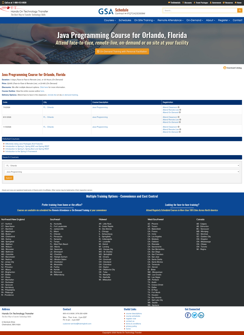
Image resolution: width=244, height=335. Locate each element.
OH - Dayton (104, 267)
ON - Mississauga (203, 241)
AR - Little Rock (105, 223)
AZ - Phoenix (153, 223)
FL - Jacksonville (57, 229)
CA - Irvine (152, 234)
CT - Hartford (6, 223)
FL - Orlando (55, 234)
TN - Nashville (104, 277)
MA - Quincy (6, 239)
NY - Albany (6, 269)
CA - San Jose (153, 256)
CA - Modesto (153, 239)
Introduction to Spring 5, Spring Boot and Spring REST (27, 148)
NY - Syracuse (7, 284)
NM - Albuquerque (155, 272)
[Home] (238, 2)
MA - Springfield (7, 241)
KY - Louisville (104, 241)
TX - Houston (153, 295)
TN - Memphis (104, 274)
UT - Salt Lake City (155, 300)
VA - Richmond (56, 272)
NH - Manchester (8, 256)
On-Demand (194, 20)
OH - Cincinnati (105, 259)
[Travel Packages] (201, 2)
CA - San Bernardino (156, 249)
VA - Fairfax (54, 267)
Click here (44, 87)
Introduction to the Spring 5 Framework (21, 151)
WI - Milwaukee (105, 279)
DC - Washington (8, 231)
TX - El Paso (153, 290)
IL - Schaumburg (105, 234)
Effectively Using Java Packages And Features (24, 143)
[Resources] (228, 2)
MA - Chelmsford (8, 236)
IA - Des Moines (105, 229)
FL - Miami (54, 231)
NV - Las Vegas (154, 277)
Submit (9, 178)
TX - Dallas (152, 287)
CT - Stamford (7, 229)
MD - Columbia (7, 254)
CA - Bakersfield (154, 229)
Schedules (125, 20)
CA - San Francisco (155, 254)
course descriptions (134, 313)
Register (223, 20)
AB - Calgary (201, 223)
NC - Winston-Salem (58, 259)
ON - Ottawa (201, 244)
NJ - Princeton (7, 267)
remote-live (52, 95)
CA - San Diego (154, 251)
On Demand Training (80, 210)
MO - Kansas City (106, 249)
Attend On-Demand (170, 112)
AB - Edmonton (202, 226)
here (42, 91)
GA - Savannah (56, 249)
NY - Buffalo (6, 274)
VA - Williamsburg (57, 274)
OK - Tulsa (103, 272)
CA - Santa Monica (155, 262)
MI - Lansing (104, 246)
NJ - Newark (6, 264)
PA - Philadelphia (8, 290)
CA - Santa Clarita (155, 259)
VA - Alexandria (56, 264)
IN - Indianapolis (105, 239)
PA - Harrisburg (7, 287)
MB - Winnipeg (202, 231)
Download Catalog (234, 68)
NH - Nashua (6, 259)
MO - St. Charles (105, 251)
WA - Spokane (153, 305)
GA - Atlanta (55, 246)
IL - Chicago (104, 231)
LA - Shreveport (56, 251)
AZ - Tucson (152, 226)
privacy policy (131, 326)
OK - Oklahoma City (107, 269)
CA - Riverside (153, 244)
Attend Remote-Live (171, 109)
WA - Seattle (153, 302)
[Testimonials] (174, 2)
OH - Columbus (105, 264)
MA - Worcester (7, 249)
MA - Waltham (7, 244)
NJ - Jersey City (7, 262)
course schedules (133, 316)
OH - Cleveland (105, 262)
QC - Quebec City (203, 236)
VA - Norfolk (55, 269)
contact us (130, 321)
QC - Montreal (202, 234)
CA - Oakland (153, 241)
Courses (109, 20)
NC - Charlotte (56, 254)
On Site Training (143, 20)
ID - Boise (152, 269)
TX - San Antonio (154, 297)
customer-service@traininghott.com (77, 323)
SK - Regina (201, 249)
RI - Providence (7, 295)
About (210, 20)
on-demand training (70, 95)
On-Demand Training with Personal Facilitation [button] (123, 51)
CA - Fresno (152, 231)
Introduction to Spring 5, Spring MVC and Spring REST (27, 146)
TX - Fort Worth (154, 292)
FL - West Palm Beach (59, 244)
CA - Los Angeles (155, 236)
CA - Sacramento (155, 246)
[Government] (215, 2)
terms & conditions (133, 323)
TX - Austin (152, 282)
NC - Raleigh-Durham (58, 256)
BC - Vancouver (202, 229)
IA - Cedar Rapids (106, 226)
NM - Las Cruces (154, 274)
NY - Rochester (7, 282)
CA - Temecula (154, 264)
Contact (237, 20)
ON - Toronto (201, 246)
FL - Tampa (54, 241)
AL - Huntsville (56, 223)
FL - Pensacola (56, 236)
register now (131, 318)
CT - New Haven (8, 226)
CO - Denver (153, 267)
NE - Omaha (104, 256)
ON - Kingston (202, 239)
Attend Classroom (170, 107)
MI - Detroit (103, 244)
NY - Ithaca (5, 277)
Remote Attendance (170, 20)
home (128, 328)
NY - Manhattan (7, 279)
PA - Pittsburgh (7, 292)
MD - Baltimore (7, 251)
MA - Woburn (6, 246)
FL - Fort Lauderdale (58, 226)
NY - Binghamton (8, 272)
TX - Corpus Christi (155, 284)
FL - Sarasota (55, 239)
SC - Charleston (56, 262)
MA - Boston (6, 234)
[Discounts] (187, 2)
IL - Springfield (105, 236)
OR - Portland (153, 279)
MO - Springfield (105, 254)
